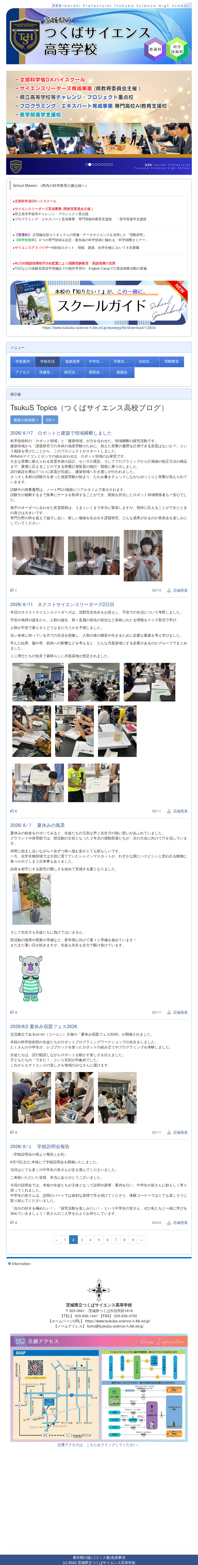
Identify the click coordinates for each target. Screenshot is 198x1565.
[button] (20, 123)
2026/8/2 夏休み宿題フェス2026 (43, 1026)
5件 (49, 419)
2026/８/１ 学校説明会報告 (40, 1146)
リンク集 (102, 1557)
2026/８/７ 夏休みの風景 (37, 824)
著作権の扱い (83, 1557)
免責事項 (118, 1557)
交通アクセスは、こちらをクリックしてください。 (99, 1444)
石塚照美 (180, 590)
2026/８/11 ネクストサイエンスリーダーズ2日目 (62, 604)
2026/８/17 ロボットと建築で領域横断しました (61, 432)
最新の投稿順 (25, 419)
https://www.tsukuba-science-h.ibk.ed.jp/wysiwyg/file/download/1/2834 (99, 327)
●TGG (17, 268)
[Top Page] (99, 33)
